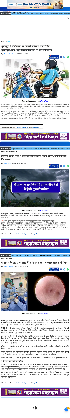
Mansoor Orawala (8, 54)
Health (9, 258)
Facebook (18, 127)
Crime (9, 42)
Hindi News (11, 151)
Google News (35, 127)
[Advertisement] (35, 28)
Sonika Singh (7, 163)
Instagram (25, 127)
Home (3, 42)
